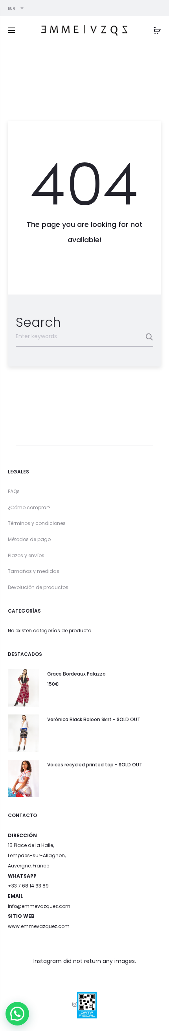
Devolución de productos (38, 587)
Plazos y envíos (26, 555)
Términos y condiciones (37, 523)
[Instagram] (74, 1004)
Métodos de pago (29, 539)
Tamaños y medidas (33, 571)
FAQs (14, 491)
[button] (17, 1013)
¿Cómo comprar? (29, 507)
